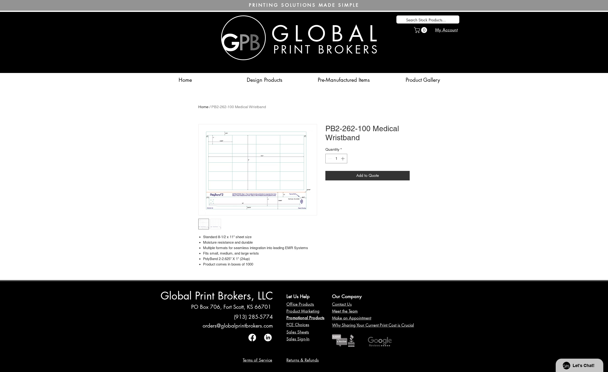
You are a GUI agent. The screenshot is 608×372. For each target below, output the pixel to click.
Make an (340, 318)
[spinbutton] (336, 158)
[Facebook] (252, 337)
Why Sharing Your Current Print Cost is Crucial (373, 325)
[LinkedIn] (268, 337)
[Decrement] (329, 158)
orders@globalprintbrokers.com (238, 325)
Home (203, 107)
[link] (421, 30)
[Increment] (343, 158)
